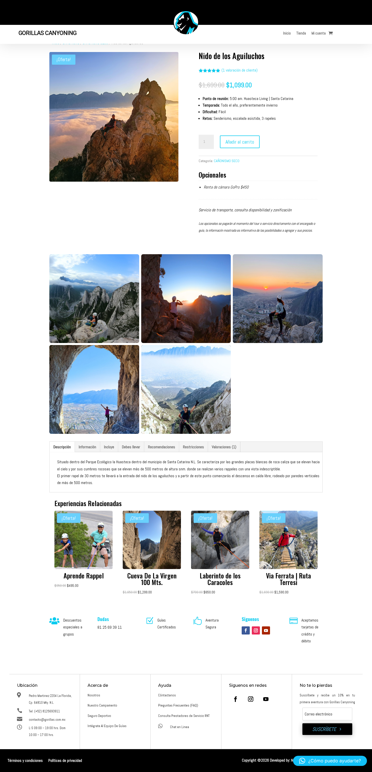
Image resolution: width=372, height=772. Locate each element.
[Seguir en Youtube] (266, 630)
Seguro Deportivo (99, 716)
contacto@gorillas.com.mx (47, 719)
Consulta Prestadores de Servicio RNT (184, 716)
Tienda (301, 34)
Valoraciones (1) (224, 447)
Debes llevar (131, 447)
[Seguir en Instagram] (256, 630)
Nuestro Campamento (102, 705)
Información (87, 447)
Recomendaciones (161, 447)
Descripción (62, 447)
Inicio (287, 34)
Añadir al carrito (239, 142)
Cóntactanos (167, 695)
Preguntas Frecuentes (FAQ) (178, 705)
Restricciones (193, 447)
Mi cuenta (319, 34)
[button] (330, 761)
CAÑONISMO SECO (226, 161)
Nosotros (94, 695)
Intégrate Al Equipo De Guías (107, 726)
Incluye (109, 447)
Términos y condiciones (25, 761)
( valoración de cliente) (239, 70)
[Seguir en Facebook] (246, 630)
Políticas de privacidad (65, 761)
